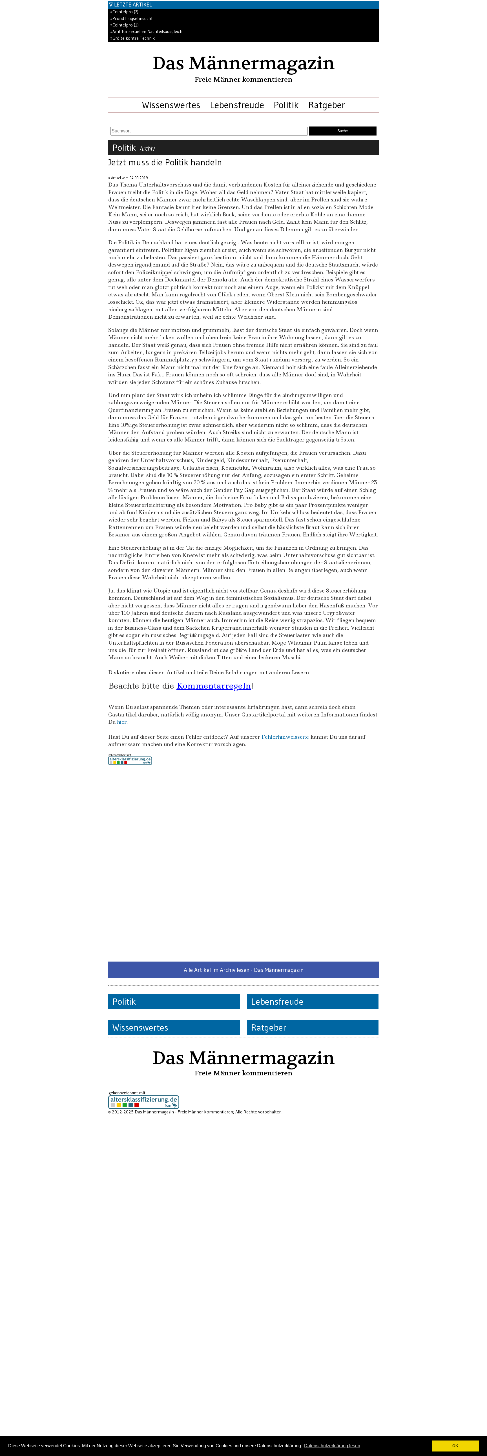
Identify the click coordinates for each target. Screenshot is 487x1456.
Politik (286, 105)
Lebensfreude (237, 105)
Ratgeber (326, 105)
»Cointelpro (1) (124, 25)
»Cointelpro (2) (124, 11)
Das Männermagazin (243, 63)
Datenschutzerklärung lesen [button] (332, 1445)
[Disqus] (243, 863)
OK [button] (455, 1446)
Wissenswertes (171, 105)
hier (122, 721)
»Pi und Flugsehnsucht (131, 18)
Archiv (147, 148)
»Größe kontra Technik (132, 38)
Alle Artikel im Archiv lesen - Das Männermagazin (244, 969)
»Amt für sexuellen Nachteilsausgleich (146, 31)
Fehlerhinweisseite (285, 736)
